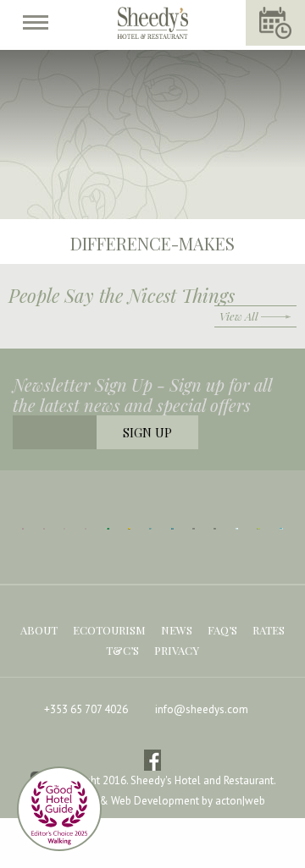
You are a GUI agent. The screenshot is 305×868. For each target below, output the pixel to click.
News (176, 630)
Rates (268, 630)
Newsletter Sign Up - (142, 395)
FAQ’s (222, 630)
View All (238, 316)
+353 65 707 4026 (86, 709)
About (39, 630)
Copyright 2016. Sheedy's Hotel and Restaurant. (164, 781)
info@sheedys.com (201, 709)
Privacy (176, 650)
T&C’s (122, 650)
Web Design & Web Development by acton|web (153, 801)
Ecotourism (109, 630)
